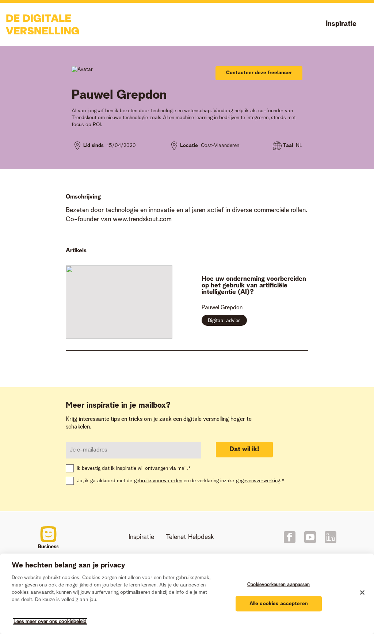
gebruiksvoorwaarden (158, 480)
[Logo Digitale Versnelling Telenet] (42, 24)
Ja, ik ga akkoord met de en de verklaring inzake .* (181, 480)
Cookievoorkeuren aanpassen (278, 584)
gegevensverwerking (258, 480)
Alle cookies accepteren (278, 603)
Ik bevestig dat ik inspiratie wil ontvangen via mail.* (134, 468)
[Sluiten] (362, 593)
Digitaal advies (224, 320)
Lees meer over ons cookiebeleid (50, 621)
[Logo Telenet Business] (48, 537)
